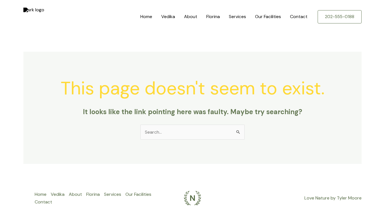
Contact (298, 16)
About (190, 16)
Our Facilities (268, 16)
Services (237, 16)
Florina (213, 16)
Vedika (168, 16)
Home (146, 16)
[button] (340, 16)
